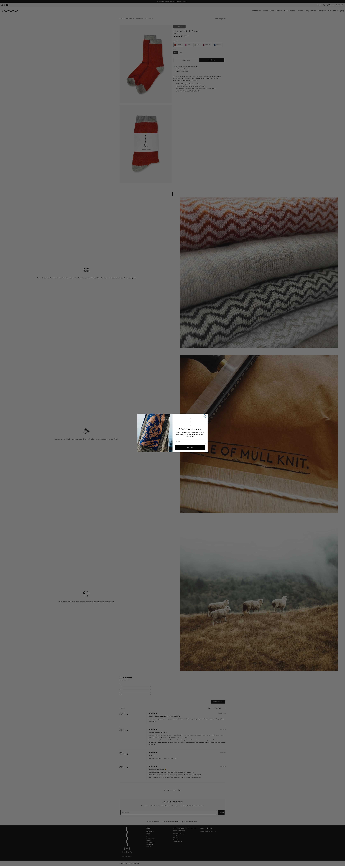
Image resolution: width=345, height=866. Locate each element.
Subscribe (190, 447)
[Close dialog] (205, 415)
